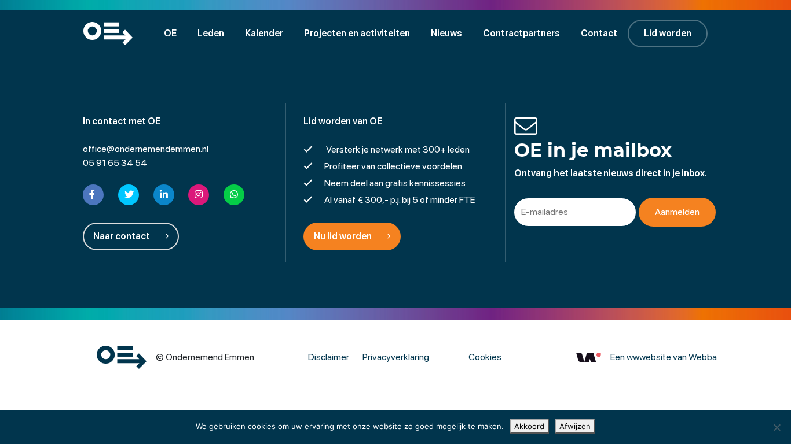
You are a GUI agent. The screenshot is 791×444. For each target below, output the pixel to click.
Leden (210, 33)
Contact (599, 33)
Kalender (264, 33)
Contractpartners (521, 33)
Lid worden (667, 33)
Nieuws (446, 33)
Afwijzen (575, 426)
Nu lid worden (343, 236)
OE (170, 33)
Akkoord (529, 426)
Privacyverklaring (395, 357)
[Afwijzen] (776, 427)
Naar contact (122, 236)
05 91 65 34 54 (115, 162)
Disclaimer (328, 357)
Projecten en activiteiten (357, 33)
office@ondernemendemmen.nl (145, 148)
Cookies (484, 357)
